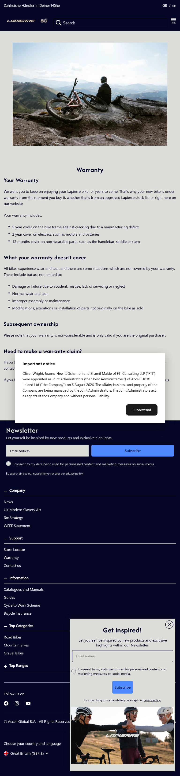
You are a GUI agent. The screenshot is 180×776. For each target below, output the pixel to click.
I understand (142, 410)
